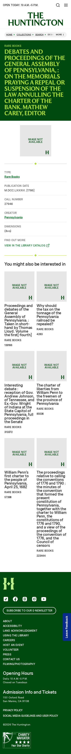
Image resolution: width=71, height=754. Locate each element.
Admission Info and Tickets (29, 692)
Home (9, 35)
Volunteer (11, 649)
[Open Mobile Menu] (66, 5)
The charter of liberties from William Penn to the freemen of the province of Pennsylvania (50, 394)
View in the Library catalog (24, 246)
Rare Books (11, 177)
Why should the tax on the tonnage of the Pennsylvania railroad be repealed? (49, 314)
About (7, 621)
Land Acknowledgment (20, 630)
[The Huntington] (35, 19)
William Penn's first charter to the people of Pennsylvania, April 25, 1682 (16, 479)
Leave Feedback (66, 627)
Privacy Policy (12, 710)
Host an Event (13, 645)
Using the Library (16, 635)
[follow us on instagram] (33, 599)
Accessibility (12, 625)
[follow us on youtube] (43, 599)
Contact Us (11, 659)
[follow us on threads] (24, 599)
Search (39, 35)
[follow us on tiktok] (5, 599)
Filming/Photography (19, 664)
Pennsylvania (13, 217)
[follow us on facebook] (14, 599)
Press (7, 654)
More (59, 34)
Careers (9, 640)
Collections (24, 35)
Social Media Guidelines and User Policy (30, 715)
